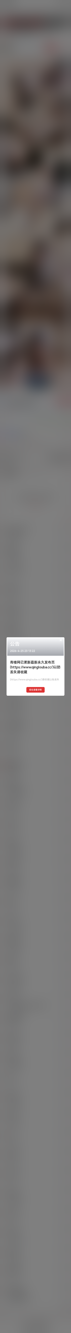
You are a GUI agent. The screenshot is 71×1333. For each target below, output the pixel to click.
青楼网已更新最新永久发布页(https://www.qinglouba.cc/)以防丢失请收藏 (35, 667)
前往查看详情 (35, 690)
